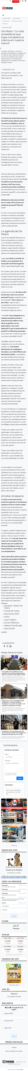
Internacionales (17, 21)
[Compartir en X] (7, 646)
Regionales (16, 18)
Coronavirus (6, 18)
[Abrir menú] (3, 15)
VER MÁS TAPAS (14, 985)
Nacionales (5, 21)
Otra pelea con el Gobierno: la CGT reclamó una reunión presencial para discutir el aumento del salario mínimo (14, 673)
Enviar (20, 778)
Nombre (6, 754)
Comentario (7, 760)
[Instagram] (23, 1)
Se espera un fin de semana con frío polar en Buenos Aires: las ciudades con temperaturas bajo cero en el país (14, 733)
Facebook (14, 845)
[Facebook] (20, 1)
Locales (4, 23)
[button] (10, 1)
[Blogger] (26, 1)
